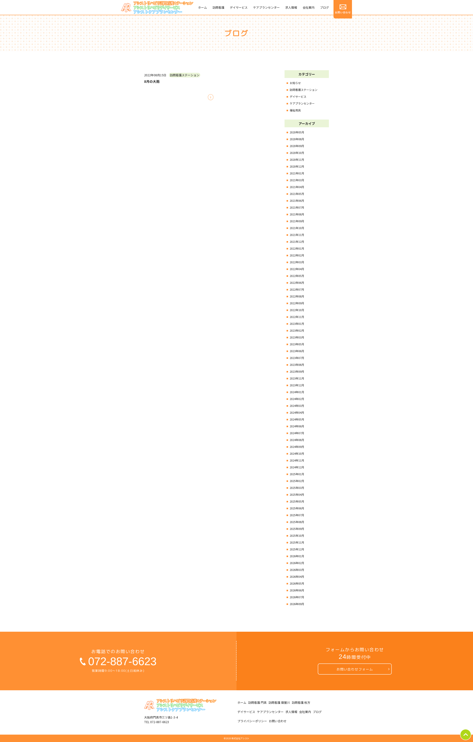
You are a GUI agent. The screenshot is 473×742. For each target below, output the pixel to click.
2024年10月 (297, 453)
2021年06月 (297, 200)
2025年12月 (297, 549)
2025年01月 (297, 474)
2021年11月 (297, 235)
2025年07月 (297, 515)
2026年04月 (297, 576)
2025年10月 (297, 535)
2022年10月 (297, 310)
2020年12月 (297, 166)
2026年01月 (297, 556)
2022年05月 (297, 276)
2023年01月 (297, 324)
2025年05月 (297, 501)
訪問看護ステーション (303, 90)
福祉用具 (295, 110)
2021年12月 (297, 242)
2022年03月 (297, 262)
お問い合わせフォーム (354, 669)
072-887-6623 (122, 661)
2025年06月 (297, 508)
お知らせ (295, 83)
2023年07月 (297, 358)
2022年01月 (297, 248)
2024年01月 (297, 392)
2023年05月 (297, 344)
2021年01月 (297, 173)
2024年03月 (297, 406)
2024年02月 (297, 399)
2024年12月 (297, 467)
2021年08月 (297, 214)
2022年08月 (297, 296)
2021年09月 (297, 221)
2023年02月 (297, 330)
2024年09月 (297, 447)
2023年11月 (297, 378)
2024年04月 (297, 412)
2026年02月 (297, 563)
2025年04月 (297, 494)
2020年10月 (297, 153)
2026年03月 (297, 570)
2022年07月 (297, 289)
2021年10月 (297, 228)
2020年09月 (297, 146)
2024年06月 (297, 426)
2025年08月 (297, 522)
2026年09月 (297, 604)
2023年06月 (297, 351)
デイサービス (298, 96)
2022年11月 (297, 317)
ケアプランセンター (302, 103)
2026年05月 (297, 583)
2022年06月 (297, 283)
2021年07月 (297, 207)
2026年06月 (297, 590)
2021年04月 (297, 187)
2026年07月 (297, 597)
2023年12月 (297, 385)
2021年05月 (297, 194)
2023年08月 (297, 365)
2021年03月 (297, 180)
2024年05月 (297, 419)
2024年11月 (297, 460)
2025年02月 (297, 481)
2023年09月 (297, 371)
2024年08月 (297, 440)
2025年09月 (297, 529)
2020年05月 (297, 132)
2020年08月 (297, 139)
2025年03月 (297, 488)
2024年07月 (297, 433)
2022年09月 (297, 303)
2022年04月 (297, 269)
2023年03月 (297, 337)
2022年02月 (297, 255)
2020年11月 (297, 159)
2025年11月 (297, 542)
